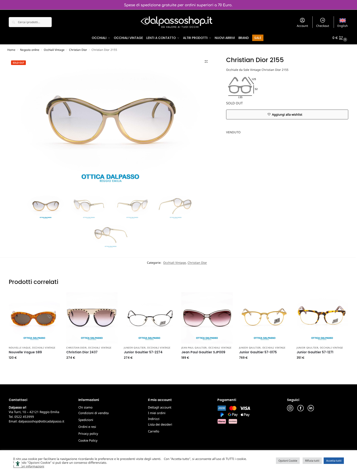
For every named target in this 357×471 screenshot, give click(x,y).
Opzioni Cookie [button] (287, 460)
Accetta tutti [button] (333, 460)
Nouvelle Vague (20, 347)
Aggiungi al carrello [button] (34, 367)
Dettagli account (159, 407)
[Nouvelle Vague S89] (34, 318)
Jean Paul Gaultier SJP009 (203, 352)
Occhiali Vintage (54, 50)
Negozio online (29, 50)
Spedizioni (85, 420)
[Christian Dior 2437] (92, 318)
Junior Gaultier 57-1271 (315, 352)
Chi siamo (85, 407)
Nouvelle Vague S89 (25, 352)
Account (302, 26)
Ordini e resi (87, 427)
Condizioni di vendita (93, 413)
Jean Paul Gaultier (194, 347)
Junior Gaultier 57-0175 (258, 352)
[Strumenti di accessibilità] (18, 464)
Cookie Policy (88, 440)
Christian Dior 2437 (82, 352)
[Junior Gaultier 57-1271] (322, 318)
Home (11, 50)
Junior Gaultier (135, 347)
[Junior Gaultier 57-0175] (264, 318)
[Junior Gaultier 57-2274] (149, 318)
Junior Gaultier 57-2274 (143, 352)
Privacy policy (88, 433)
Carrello (153, 431)
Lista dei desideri (160, 424)
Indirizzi (153, 419)
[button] (340, 38)
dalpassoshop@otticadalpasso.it (41, 421)
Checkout (322, 26)
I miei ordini (156, 413)
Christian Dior (78, 50)
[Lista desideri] (54, 298)
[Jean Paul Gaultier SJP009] (207, 318)
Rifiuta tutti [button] (312, 460)
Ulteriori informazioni (28, 466)
